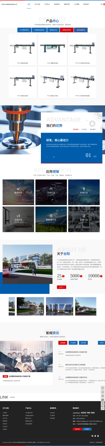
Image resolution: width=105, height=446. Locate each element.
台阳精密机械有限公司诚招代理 (19, 376)
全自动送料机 (81, 30)
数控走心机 (53, 30)
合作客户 (5, 429)
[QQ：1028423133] (103, 388)
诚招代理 (66, 4)
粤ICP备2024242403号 (43, 442)
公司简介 (5, 412)
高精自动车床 (67, 30)
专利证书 (5, 424)
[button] (3, 11)
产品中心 (47, 4)
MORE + (61, 287)
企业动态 (62, 343)
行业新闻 (73, 343)
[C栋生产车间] (70, 306)
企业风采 (5, 426)
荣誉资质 (5, 421)
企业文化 (5, 418)
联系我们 (86, 4)
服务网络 (77, 429)
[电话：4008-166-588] (103, 396)
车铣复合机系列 (39, 30)
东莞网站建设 (98, 442)
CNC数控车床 (24, 30)
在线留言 (87, 429)
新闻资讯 (57, 4)
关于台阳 (37, 4)
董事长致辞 (5, 415)
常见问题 (83, 343)
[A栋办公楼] (41, 306)
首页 (29, 4)
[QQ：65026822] (103, 392)
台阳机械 (12, 397)
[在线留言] (103, 404)
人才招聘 (76, 4)
